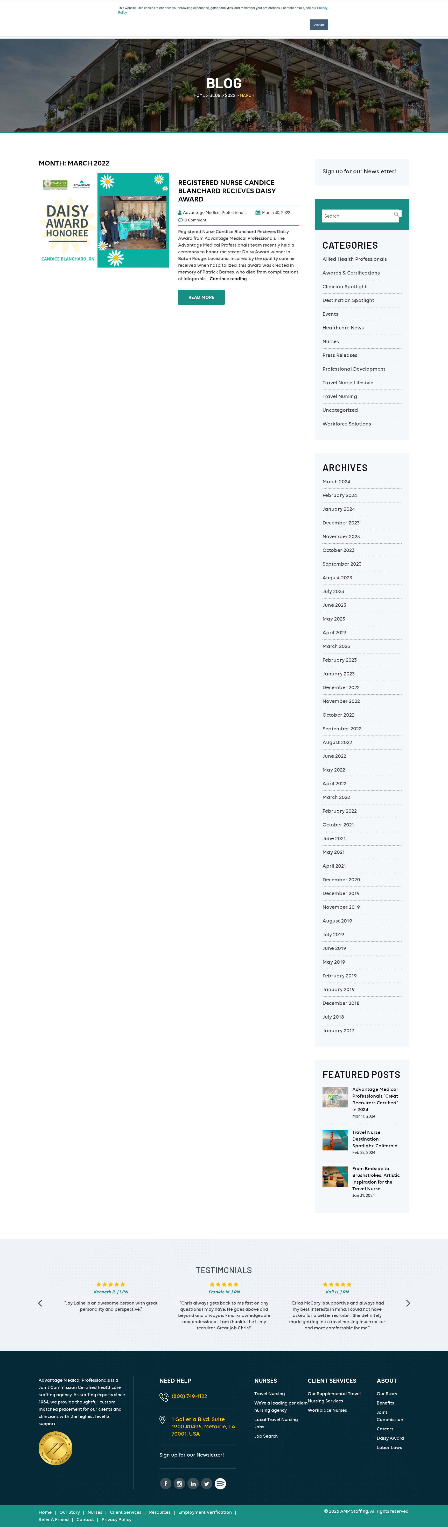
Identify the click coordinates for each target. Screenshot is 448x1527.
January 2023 (339, 674)
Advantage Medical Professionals (214, 212)
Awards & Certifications (351, 273)
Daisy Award (390, 1438)
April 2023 (334, 633)
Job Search (266, 1436)
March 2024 (336, 482)
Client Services (125, 1512)
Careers (385, 1428)
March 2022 (336, 797)
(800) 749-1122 (189, 1396)
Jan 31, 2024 (363, 1195)
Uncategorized (340, 410)
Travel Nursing (340, 396)
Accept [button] (319, 24)
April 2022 (334, 784)
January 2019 (339, 989)
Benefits (385, 1403)
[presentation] (40, 1303)
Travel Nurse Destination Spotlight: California (375, 1138)
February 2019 (340, 976)
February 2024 (340, 495)
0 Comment (195, 220)
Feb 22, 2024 (363, 1152)
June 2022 (334, 756)
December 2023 (341, 523)
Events (330, 314)
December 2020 (341, 880)
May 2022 (334, 770)
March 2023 (336, 646)
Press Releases (340, 355)
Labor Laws (389, 1447)
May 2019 (334, 962)
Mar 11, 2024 (363, 1116)
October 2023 (338, 550)
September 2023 (342, 564)
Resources (160, 1512)
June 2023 (334, 605)
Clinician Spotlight (345, 287)
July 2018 (333, 1017)
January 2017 (338, 1031)
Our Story (387, 1393)
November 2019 (341, 907)
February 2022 (340, 811)
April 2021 (334, 866)
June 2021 (334, 838)
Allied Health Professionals (355, 259)
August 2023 (337, 578)
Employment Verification (205, 1512)
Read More (201, 297)
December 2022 (341, 687)
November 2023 (341, 536)
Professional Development (354, 369)
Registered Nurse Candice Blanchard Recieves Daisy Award (227, 190)
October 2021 (338, 825)
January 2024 (339, 509)
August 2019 (337, 921)
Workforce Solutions (347, 424)
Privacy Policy (116, 1519)
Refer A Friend (54, 1519)
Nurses (331, 341)
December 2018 (341, 1003)
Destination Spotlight (348, 300)
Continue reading (228, 278)
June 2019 (334, 948)
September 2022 (342, 729)
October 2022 (338, 715)
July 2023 (333, 591)
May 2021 (334, 852)
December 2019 (341, 893)
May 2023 (334, 619)
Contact (85, 1519)
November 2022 (341, 701)
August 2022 (337, 742)
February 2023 (340, 660)
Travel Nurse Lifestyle (348, 383)
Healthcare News (343, 328)
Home (45, 1512)
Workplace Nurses (327, 1410)
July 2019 (333, 935)
